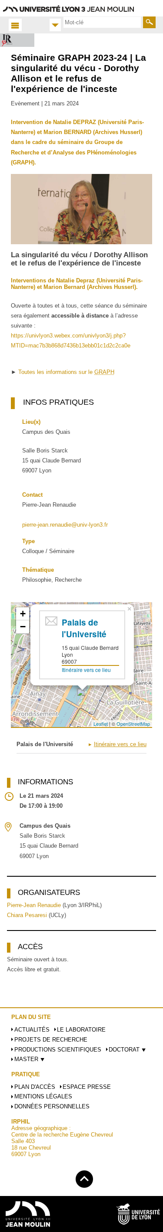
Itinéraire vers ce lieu (86, 669)
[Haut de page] (84, 1177)
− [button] (23, 626)
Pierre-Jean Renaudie (34, 905)
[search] (102, 22)
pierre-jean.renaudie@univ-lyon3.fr (65, 524)
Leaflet (100, 723)
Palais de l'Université (84, 628)
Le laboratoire (81, 1029)
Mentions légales (43, 1096)
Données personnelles (52, 1106)
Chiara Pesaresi (27, 915)
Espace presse (87, 1087)
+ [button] (23, 613)
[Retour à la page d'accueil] (17, 40)
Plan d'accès (34, 1087)
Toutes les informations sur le (66, 372)
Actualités (32, 1029)
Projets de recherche (50, 1039)
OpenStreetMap (133, 723)
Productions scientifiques (57, 1049)
